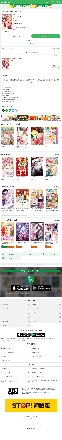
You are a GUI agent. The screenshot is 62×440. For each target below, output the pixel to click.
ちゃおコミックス (11, 93)
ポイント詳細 (16, 25)
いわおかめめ (16, 16)
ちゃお (7, 95)
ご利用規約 (3, 368)
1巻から (52, 55)
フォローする (20, 16)
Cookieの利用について (37, 376)
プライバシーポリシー (6, 372)
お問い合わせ (4, 356)
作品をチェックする (32, 40)
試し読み (8, 31)
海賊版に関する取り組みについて (9, 381)
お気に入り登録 (56, 48)
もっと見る (56, 154)
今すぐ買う (47, 36)
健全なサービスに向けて (38, 372)
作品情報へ (30, 44)
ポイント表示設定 (36, 356)
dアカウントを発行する (31, 416)
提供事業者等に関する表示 (38, 368)
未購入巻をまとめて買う (32, 52)
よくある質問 (35, 352)
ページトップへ (31, 424)
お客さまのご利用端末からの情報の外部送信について (45, 381)
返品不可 (14, 29)
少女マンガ (9, 91)
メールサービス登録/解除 (7, 352)
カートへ (17, 36)
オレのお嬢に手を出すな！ (16, 58)
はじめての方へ (7, 348)
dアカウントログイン (6, 360)
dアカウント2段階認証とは (8, 376)
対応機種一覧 (35, 348)
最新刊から (57, 55)
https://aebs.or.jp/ (25, 393)
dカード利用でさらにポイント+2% (19, 27)
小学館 (7, 89)
